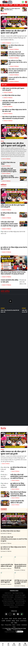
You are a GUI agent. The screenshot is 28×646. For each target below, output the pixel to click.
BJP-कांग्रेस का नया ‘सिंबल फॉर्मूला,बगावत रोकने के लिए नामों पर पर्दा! (14, 111)
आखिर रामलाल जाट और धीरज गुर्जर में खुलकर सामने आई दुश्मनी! (13, 31)
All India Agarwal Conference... (20, 597)
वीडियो (15, 623)
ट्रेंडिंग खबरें (4, 85)
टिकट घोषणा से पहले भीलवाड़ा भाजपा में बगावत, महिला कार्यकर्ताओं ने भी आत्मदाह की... (18, 494)
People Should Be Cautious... (9, 605)
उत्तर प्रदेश (16, 5)
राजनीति (3, 621)
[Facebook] (6, 614)
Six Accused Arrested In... (19, 605)
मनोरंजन (3, 184)
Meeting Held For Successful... (8, 595)
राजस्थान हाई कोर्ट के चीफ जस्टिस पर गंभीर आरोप (9, 281)
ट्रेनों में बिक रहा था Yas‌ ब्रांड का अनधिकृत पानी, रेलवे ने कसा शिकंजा (21, 582)
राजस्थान (6, 5)
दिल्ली (10, 5)
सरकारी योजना (23, 621)
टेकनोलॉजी (8, 621)
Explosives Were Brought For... (20, 601)
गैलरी (12, 623)
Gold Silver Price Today (20, 603)
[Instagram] (17, 614)
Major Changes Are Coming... (18, 593)
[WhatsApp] (21, 614)
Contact (18, 625)
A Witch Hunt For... (8, 593)
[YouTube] (14, 614)
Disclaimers (24, 625)
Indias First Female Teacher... (19, 599)
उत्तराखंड (24, 619)
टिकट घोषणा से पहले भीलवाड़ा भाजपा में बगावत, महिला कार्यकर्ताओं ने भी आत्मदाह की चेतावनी (13, 118)
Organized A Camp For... (14, 607)
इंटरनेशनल (4, 13)
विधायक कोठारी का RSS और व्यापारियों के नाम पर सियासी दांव (20, 566)
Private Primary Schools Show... (9, 603)
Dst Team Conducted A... (8, 599)
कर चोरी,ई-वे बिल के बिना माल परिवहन (11, 95)
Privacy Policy (8, 625)
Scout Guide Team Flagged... (20, 595)
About (13, 625)
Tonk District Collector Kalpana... (8, 597)
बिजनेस (3, 428)
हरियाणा (22, 5)
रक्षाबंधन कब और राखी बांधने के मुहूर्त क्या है (6, 581)
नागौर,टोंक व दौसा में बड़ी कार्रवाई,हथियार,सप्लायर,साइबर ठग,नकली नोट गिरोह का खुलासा (13, 102)
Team (2, 625)
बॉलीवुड (13, 621)
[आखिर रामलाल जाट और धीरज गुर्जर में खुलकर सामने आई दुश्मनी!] (14, 22)
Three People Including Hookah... (8, 601)
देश (2, 5)
